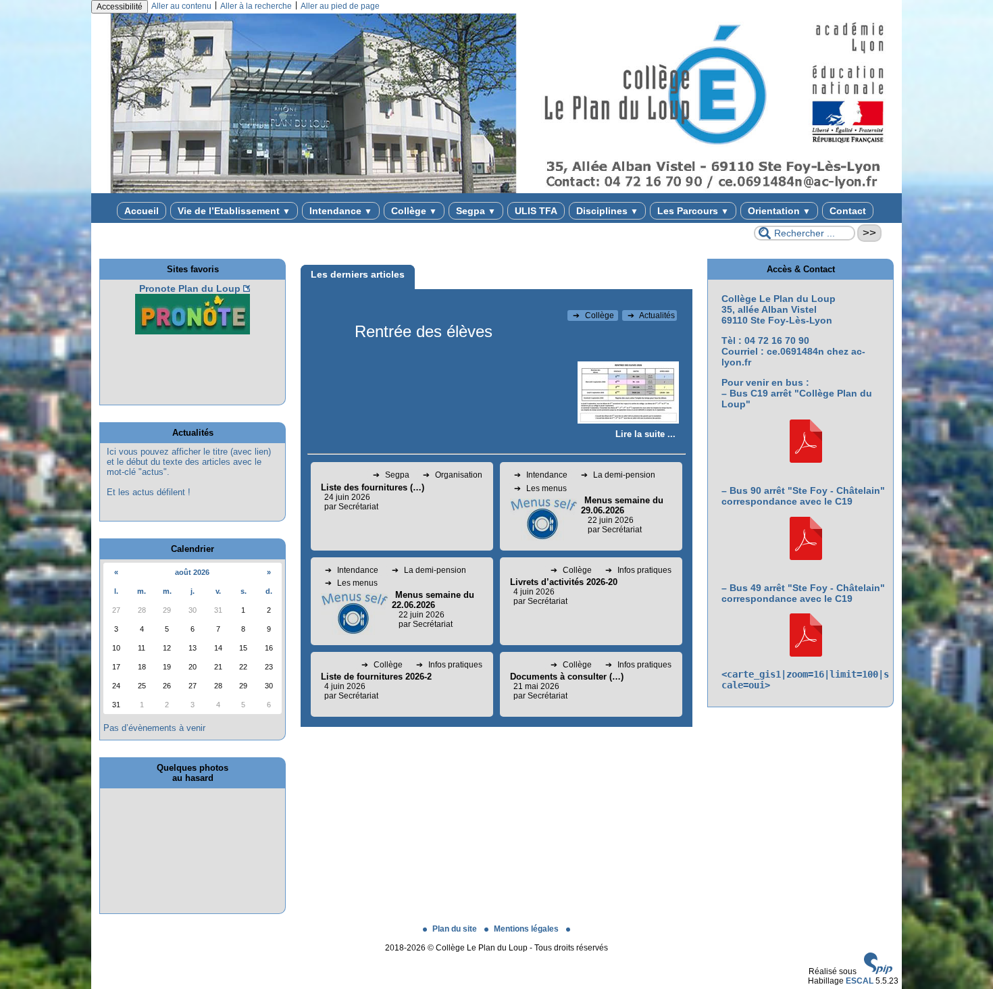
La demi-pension (618, 475)
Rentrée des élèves (423, 331)
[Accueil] (496, 190)
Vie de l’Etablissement (234, 210)
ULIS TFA (536, 210)
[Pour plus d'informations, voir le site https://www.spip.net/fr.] (878, 971)
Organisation (452, 475)
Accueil (141, 210)
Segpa (476, 210)
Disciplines (607, 210)
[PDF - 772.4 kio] (806, 653)
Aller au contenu (181, 6)
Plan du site (455, 929)
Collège (414, 210)
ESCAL (859, 981)
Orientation (779, 210)
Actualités (651, 315)
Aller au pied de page (340, 6)
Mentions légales (527, 929)
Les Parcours (693, 210)
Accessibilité (120, 6)
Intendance (340, 210)
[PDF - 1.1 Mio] (806, 459)
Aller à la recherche (256, 6)
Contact (848, 210)
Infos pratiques (638, 570)
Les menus (540, 488)
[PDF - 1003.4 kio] (806, 556)
